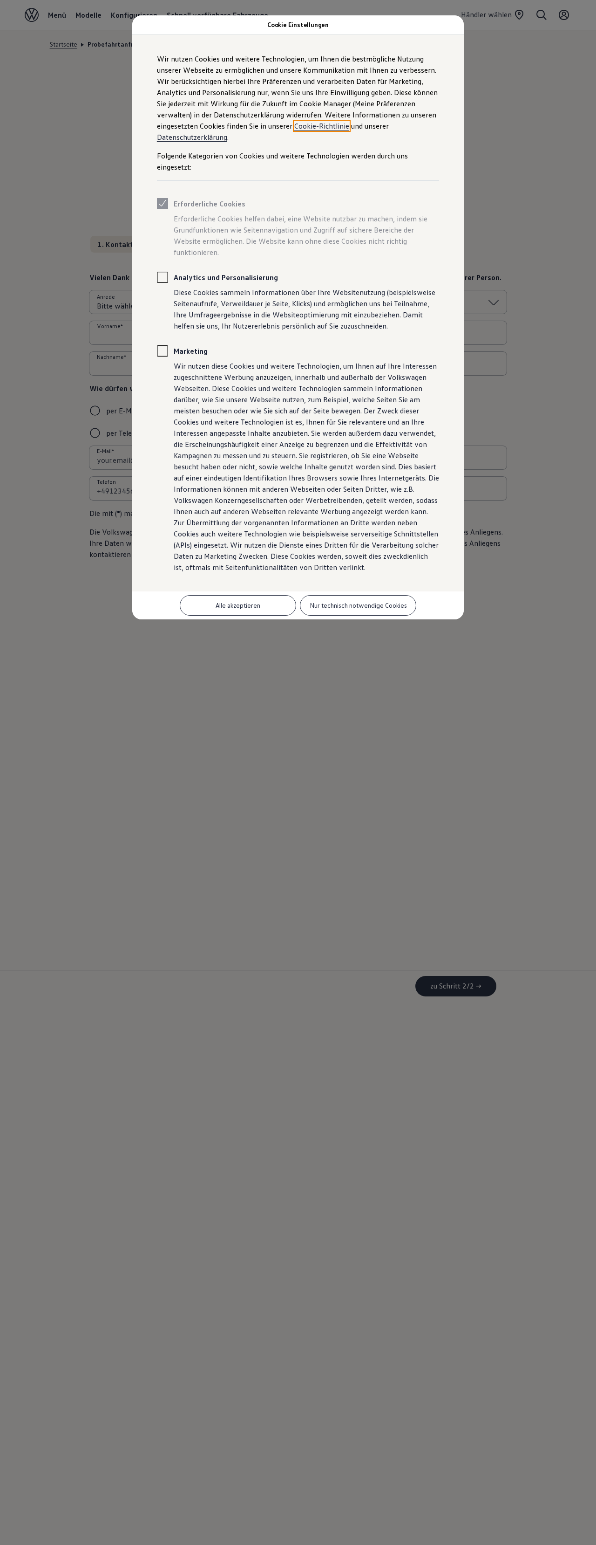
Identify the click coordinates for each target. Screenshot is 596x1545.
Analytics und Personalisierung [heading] (226, 277)
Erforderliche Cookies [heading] (209, 203)
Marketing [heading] (191, 351)
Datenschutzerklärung (192, 137)
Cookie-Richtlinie (321, 125)
